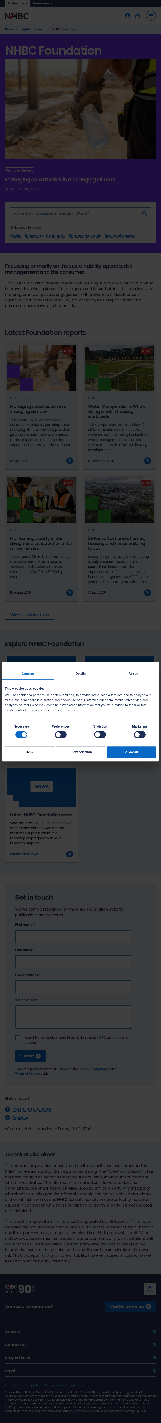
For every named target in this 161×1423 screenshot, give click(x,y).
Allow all (131, 752)
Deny (29, 752)
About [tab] (133, 673)
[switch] (61, 734)
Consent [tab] (28, 673)
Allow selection (80, 752)
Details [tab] (80, 673)
